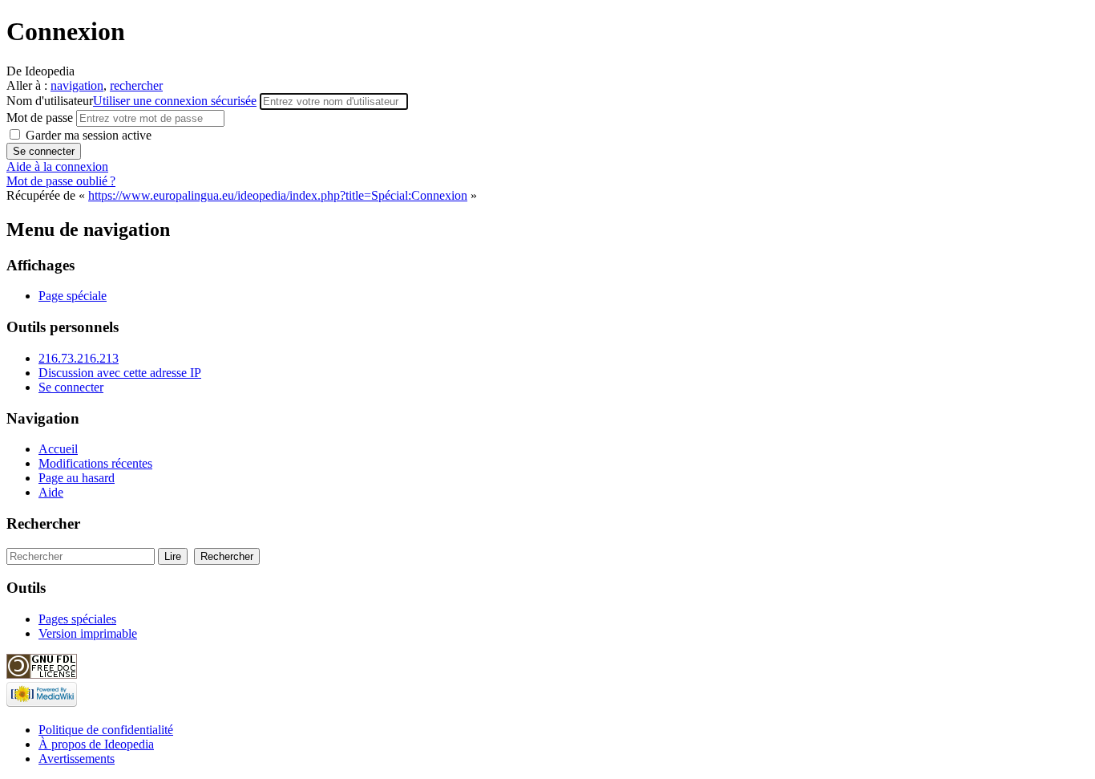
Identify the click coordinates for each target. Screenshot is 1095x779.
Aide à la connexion (57, 166)
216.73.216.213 (78, 358)
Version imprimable (87, 633)
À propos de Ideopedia (96, 744)
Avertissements (76, 758)
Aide (50, 492)
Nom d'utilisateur (131, 101)
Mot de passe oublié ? (60, 181)
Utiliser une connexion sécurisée (175, 101)
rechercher (136, 85)
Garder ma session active (87, 135)
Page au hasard (76, 478)
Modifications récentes (95, 463)
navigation (77, 85)
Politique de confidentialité (105, 729)
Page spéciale (72, 295)
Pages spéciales (77, 619)
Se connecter (70, 387)
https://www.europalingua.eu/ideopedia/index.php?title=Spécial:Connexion (277, 195)
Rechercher (43, 523)
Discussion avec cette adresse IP (119, 372)
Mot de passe (41, 117)
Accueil (58, 449)
